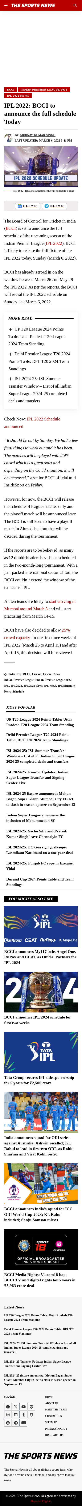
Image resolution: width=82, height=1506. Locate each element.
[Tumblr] (23, 1414)
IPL (6, 685)
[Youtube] (23, 1406)
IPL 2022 (54, 243)
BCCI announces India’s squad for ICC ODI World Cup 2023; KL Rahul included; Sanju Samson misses (38, 1214)
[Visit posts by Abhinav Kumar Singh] (8, 138)
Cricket (36, 674)
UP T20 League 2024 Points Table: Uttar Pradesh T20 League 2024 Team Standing (36, 336)
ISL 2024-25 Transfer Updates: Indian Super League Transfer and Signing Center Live (37, 777)
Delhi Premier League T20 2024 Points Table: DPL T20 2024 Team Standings (39, 361)
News (7, 691)
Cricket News (51, 674)
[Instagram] (8, 1414)
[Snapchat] (31, 1414)
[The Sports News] (33, 5)
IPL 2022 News (18, 95)
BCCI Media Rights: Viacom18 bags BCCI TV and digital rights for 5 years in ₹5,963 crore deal (39, 1280)
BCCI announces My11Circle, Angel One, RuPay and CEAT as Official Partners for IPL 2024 (40, 957)
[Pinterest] (31, 1406)
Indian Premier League (19, 679)
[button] (7, 5)
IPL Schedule (66, 685)
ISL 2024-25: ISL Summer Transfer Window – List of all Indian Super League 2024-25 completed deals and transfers (40, 756)
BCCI (11, 89)
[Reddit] (8, 1422)
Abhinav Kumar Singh (38, 135)
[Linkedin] (16, 1414)
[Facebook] (8, 1406)
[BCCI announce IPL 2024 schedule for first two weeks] (41, 992)
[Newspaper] (23, 1422)
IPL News (50, 685)
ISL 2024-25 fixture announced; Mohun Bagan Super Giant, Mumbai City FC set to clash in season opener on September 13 (40, 798)
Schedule (18, 691)
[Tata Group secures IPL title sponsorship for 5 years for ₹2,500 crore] (41, 1052)
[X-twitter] (16, 1406)
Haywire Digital (41, 1501)
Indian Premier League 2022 (44, 89)
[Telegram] (16, 1422)
